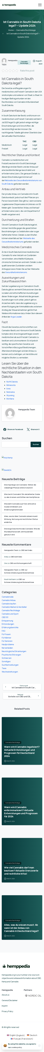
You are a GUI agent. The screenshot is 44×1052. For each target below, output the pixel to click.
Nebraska (10, 392)
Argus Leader (16, 316)
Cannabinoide (7, 597)
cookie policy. (16, 1047)
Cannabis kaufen (9, 603)
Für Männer (6, 637)
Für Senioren (7, 641)
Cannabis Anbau (9, 600)
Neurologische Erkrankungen (14, 651)
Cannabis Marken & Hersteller (14, 607)
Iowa (8, 388)
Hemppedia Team (11, 550)
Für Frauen (6, 634)
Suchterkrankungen (10, 665)
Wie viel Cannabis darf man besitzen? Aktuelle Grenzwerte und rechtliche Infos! (21, 870)
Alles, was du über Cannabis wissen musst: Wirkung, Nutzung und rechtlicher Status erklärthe (21, 519)
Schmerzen (6, 658)
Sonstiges (6, 661)
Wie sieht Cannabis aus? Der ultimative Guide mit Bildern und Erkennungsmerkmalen (20, 507)
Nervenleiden (7, 648)
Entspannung (7, 620)
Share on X (35, 429)
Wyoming (10, 395)
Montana (10, 398)
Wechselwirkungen (10, 671)
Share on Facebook (15, 429)
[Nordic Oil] (33, 995)
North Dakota (12, 381)
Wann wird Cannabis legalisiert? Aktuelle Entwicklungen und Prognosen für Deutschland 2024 (21, 751)
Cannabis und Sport (10, 614)
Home (11, 30)
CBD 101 (5, 617)
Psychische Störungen (11, 654)
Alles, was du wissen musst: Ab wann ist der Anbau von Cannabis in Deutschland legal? (21, 927)
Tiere (4, 668)
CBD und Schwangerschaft (21, 563)
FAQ (3, 631)
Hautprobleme (8, 644)
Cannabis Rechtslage (26, 30)
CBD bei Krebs (26, 550)
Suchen (7, 438)
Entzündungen (8, 624)
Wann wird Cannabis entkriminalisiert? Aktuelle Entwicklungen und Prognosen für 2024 (21, 812)
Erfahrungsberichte (10, 627)
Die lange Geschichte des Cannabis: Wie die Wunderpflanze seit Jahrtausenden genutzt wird (22, 532)
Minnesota (10, 385)
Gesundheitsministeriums (16, 272)
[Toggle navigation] (40, 5)
